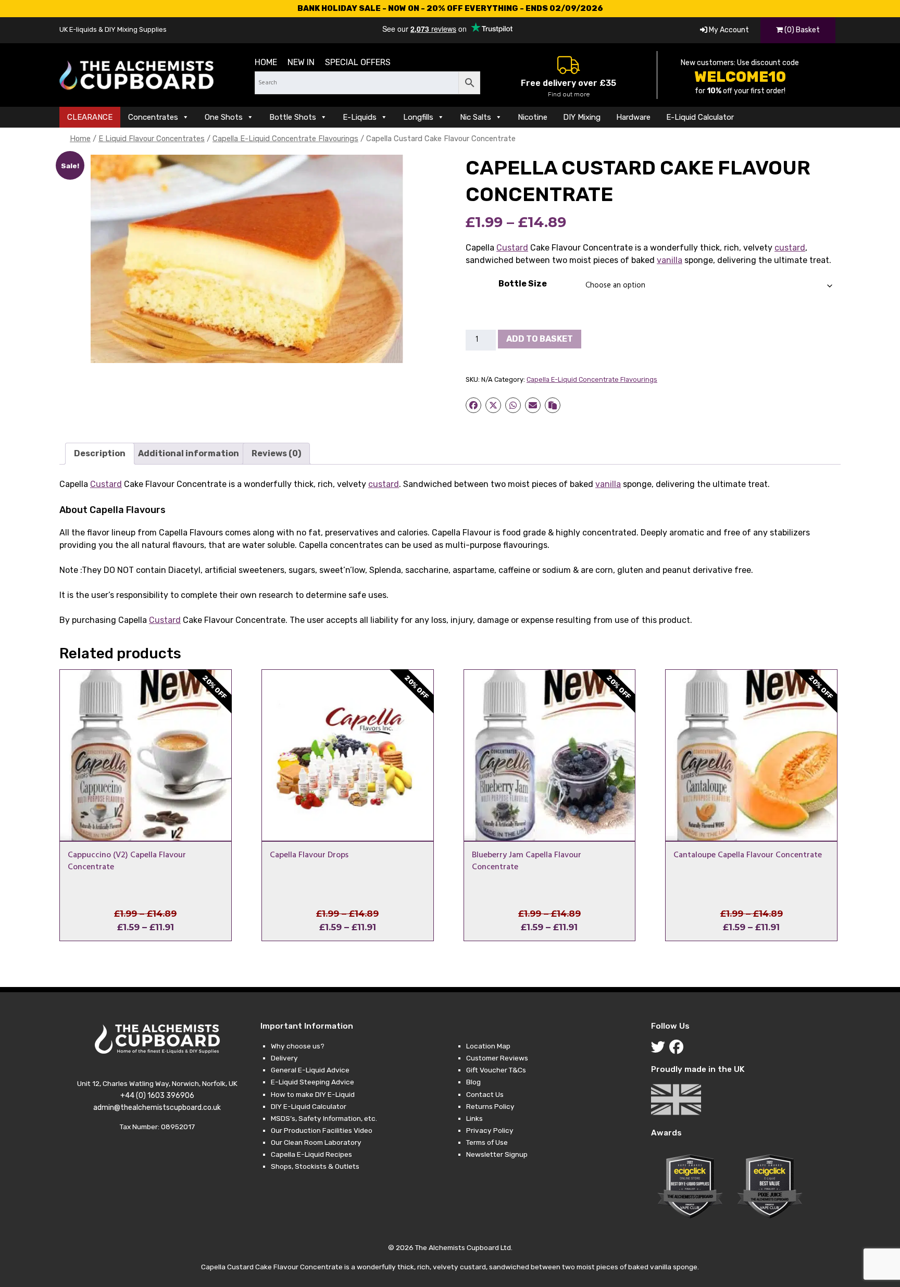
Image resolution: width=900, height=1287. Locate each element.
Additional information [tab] (188, 453)
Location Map (488, 1046)
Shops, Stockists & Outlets (315, 1166)
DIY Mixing (582, 117)
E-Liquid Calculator (700, 117)
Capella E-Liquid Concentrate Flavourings (285, 138)
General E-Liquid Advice (310, 1070)
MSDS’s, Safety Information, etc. (324, 1118)
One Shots (224, 117)
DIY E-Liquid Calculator (308, 1106)
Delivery (284, 1058)
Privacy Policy (490, 1130)
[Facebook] (678, 1049)
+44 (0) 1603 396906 (157, 1095)
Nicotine (532, 117)
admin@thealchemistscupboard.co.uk (157, 1107)
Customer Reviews (497, 1058)
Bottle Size (522, 284)
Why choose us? (297, 1046)
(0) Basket (801, 30)
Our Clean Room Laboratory (316, 1142)
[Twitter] (660, 1049)
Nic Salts (475, 117)
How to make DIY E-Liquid (313, 1094)
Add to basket (539, 339)
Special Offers (358, 62)
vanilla (669, 260)
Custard (512, 248)
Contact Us (485, 1094)
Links (474, 1118)
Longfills (418, 117)
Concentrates (153, 117)
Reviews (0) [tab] (276, 453)
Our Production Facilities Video (321, 1130)
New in (301, 62)
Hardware (633, 117)
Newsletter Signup (497, 1154)
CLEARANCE (90, 117)
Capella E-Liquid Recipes (311, 1154)
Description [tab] (100, 453)
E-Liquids (360, 117)
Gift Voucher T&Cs (496, 1070)
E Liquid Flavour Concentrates (151, 138)
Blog (473, 1082)
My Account (728, 30)
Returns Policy (490, 1106)
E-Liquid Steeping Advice (312, 1082)
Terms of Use (487, 1142)
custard (789, 248)
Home (266, 62)
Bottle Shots (292, 117)
